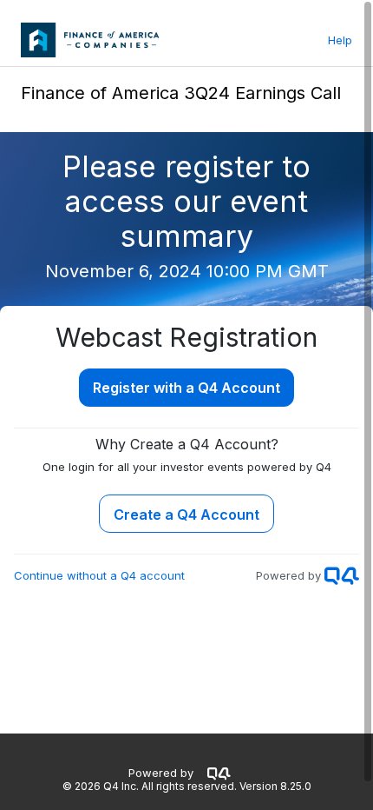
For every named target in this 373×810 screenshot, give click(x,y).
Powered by (160, 773)
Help (340, 40)
